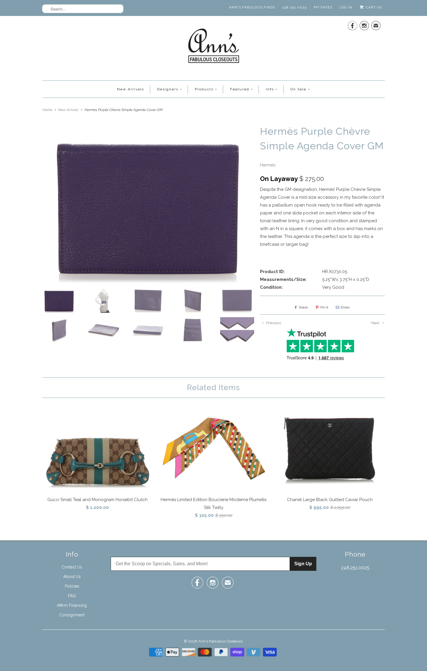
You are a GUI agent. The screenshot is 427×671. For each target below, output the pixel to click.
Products (204, 89)
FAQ (72, 595)
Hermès (267, 165)
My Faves (323, 7)
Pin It (324, 307)
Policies (72, 586)
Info (270, 89)
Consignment (72, 615)
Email (345, 307)
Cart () (373, 7)
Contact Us (72, 567)
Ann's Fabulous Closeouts (220, 641)
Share (303, 307)
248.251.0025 (294, 7)
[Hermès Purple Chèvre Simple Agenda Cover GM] (148, 203)
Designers (167, 89)
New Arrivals (130, 89)
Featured (239, 89)
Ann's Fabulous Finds (252, 7)
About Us (72, 576)
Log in (345, 7)
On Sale (298, 89)
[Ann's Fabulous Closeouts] (213, 47)
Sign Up (303, 563)
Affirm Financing (72, 605)
